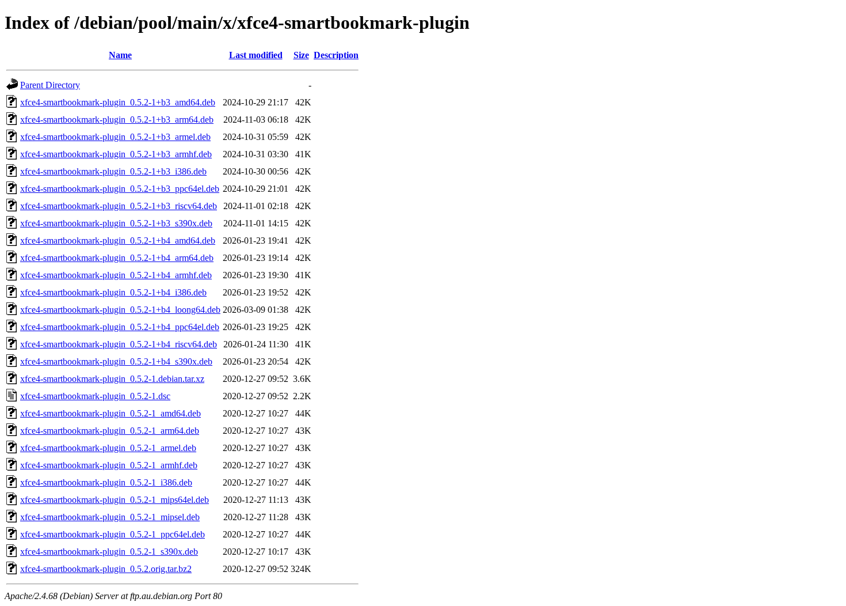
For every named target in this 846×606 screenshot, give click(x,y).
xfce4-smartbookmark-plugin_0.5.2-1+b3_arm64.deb (117, 119)
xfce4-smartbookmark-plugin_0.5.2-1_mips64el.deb (114, 500)
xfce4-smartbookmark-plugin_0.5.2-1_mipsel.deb (110, 517)
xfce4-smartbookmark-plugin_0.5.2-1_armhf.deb (108, 465)
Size (301, 55)
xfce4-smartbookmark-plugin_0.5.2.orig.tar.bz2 (106, 569)
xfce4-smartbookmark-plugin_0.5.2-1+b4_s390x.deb (116, 361)
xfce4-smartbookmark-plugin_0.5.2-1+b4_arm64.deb (117, 258)
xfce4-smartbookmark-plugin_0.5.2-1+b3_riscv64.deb (118, 206)
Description (336, 55)
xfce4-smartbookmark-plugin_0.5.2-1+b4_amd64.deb (117, 240)
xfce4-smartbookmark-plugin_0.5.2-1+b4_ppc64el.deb (119, 327)
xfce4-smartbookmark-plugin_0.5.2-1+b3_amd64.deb (117, 102)
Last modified (256, 55)
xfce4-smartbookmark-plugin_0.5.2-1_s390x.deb (109, 551)
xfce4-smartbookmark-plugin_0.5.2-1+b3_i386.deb (113, 171)
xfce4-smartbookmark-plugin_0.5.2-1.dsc (95, 396)
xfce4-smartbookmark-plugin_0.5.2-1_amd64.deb (110, 413)
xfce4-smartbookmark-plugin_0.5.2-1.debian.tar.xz (112, 379)
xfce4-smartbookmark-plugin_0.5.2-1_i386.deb (106, 482)
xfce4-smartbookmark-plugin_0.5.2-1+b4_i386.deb (113, 292)
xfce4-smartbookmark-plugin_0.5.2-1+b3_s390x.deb (116, 223)
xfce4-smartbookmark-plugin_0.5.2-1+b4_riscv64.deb (118, 344)
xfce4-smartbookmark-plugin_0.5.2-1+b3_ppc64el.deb (119, 189)
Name (120, 55)
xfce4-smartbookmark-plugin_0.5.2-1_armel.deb (108, 448)
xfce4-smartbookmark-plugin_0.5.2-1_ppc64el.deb (112, 534)
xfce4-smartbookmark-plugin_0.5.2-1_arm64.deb (109, 430)
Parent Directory (50, 85)
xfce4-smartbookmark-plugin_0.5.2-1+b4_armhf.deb (116, 275)
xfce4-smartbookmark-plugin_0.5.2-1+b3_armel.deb (115, 137)
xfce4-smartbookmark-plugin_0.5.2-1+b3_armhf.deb (116, 154)
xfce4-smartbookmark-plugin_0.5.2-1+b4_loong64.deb (120, 310)
